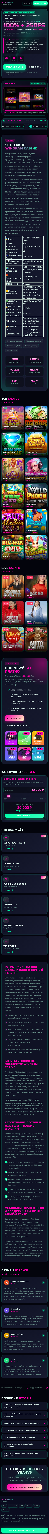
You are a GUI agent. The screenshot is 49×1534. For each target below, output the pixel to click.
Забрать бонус (13, 67)
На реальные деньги (17, 725)
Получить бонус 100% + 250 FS (24, 1487)
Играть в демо (14, 718)
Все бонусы (35, 67)
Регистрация (40, 3)
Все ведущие (8, 572)
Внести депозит (24, 816)
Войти (27, 3)
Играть (37, 1525)
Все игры (6, 402)
